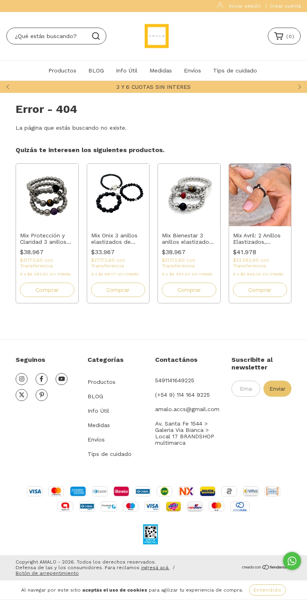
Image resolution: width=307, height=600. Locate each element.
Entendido (267, 590)
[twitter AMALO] (22, 395)
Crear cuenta (285, 6)
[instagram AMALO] (22, 379)
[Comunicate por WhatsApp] (292, 561)
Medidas (161, 70)
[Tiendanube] (266, 568)
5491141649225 (174, 380)
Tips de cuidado (235, 70)
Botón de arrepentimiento (47, 573)
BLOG (96, 70)
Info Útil (127, 70)
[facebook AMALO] (42, 379)
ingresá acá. (155, 567)
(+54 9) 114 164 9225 (182, 394)
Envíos (192, 70)
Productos (62, 70)
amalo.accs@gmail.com (187, 409)
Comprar (47, 290)
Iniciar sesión (245, 6)
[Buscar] (96, 36)
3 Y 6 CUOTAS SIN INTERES (153, 87)
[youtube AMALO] (62, 379)
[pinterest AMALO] (42, 395)
